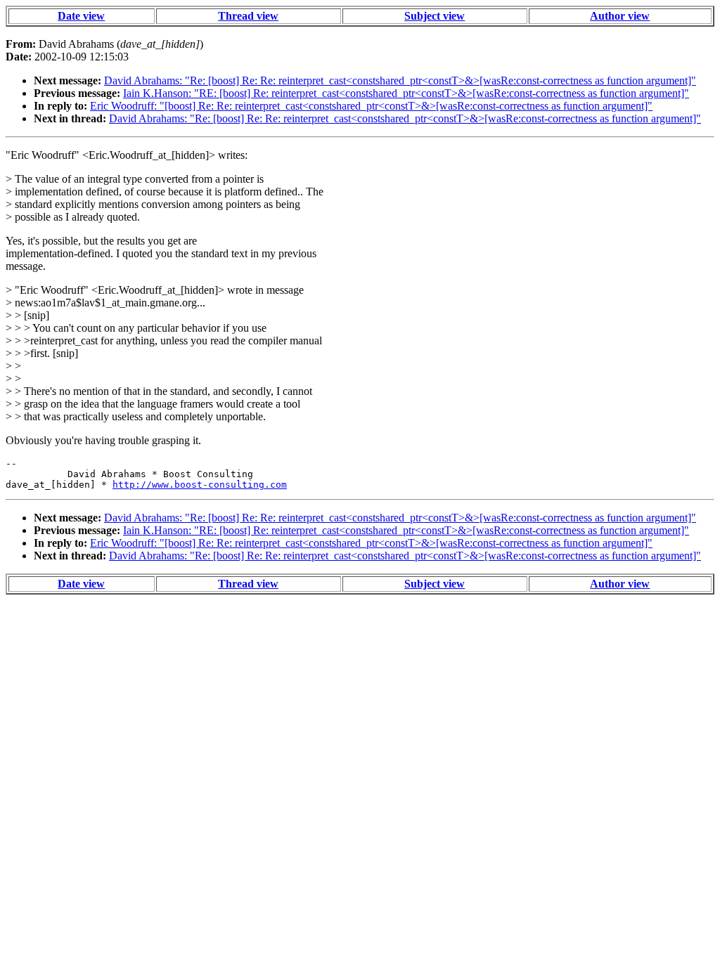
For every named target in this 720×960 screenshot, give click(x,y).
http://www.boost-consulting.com (199, 484)
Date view (81, 16)
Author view (620, 16)
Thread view (248, 16)
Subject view (434, 16)
